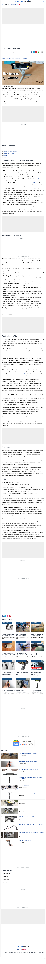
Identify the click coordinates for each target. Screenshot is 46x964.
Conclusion (6, 155)
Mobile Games (6, 879)
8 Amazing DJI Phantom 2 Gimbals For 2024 (28, 808)
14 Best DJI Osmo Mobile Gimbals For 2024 (36, 692)
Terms (13, 953)
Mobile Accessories (6, 58)
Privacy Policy (41, 952)
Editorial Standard (12, 952)
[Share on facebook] (31, 52)
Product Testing (26, 952)
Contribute (33, 952)
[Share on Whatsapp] (38, 52)
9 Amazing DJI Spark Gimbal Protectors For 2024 (22, 655)
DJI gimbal (35, 182)
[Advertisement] (23, 960)
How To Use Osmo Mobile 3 (25, 840)
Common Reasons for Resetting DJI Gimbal (14, 149)
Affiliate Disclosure (20, 953)
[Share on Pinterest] (36, 52)
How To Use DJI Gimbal (24, 785)
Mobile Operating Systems (8, 885)
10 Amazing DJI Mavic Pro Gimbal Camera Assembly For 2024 (8, 636)
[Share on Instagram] (7, 616)
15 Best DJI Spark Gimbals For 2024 (26, 801)
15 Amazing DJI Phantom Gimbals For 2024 (36, 655)
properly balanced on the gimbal (17, 374)
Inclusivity (19, 952)
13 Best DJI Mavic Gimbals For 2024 (26, 816)
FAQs (4, 157)
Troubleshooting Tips (8, 153)
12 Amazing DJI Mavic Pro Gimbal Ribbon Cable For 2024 (31, 824)
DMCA (33, 953)
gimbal (39, 178)
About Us (5, 952)
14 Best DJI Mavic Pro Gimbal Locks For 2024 (28, 769)
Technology (24, 58)
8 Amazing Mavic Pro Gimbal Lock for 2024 (28, 753)
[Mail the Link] (43, 52)
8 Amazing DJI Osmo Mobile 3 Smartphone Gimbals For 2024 (32, 793)
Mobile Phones (6, 882)
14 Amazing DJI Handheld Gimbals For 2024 (28, 761)
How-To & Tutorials (16, 58)
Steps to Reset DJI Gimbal (10, 151)
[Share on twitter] (34, 52)
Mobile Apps (5, 876)
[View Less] (12, 616)
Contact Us (27, 953)
